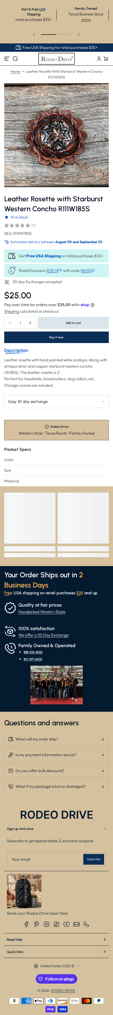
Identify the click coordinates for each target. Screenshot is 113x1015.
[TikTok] (56, 924)
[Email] (76, 924)
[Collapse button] (56, 739)
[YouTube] (66, 924)
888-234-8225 (33, 652)
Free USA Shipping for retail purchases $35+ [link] (59, 47)
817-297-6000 (33, 659)
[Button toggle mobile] (7, 58)
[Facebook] (26, 924)
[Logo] (56, 58)
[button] (15, 58)
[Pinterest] (36, 924)
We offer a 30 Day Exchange (43, 634)
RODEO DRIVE (63, 990)
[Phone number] (86, 924)
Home (15, 71)
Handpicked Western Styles (41, 611)
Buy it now (56, 337)
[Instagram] (46, 924)
